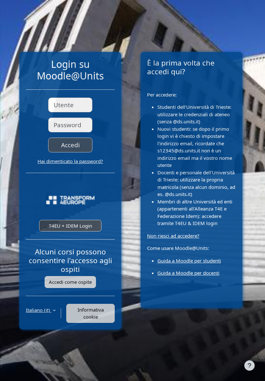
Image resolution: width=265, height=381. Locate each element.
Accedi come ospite (70, 282)
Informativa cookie (91, 313)
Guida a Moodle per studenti (189, 260)
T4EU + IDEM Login (70, 225)
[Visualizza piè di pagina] (249, 365)
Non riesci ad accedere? (173, 235)
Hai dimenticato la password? (70, 161)
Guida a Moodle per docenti (188, 273)
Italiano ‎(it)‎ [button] (38, 310)
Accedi (70, 145)
